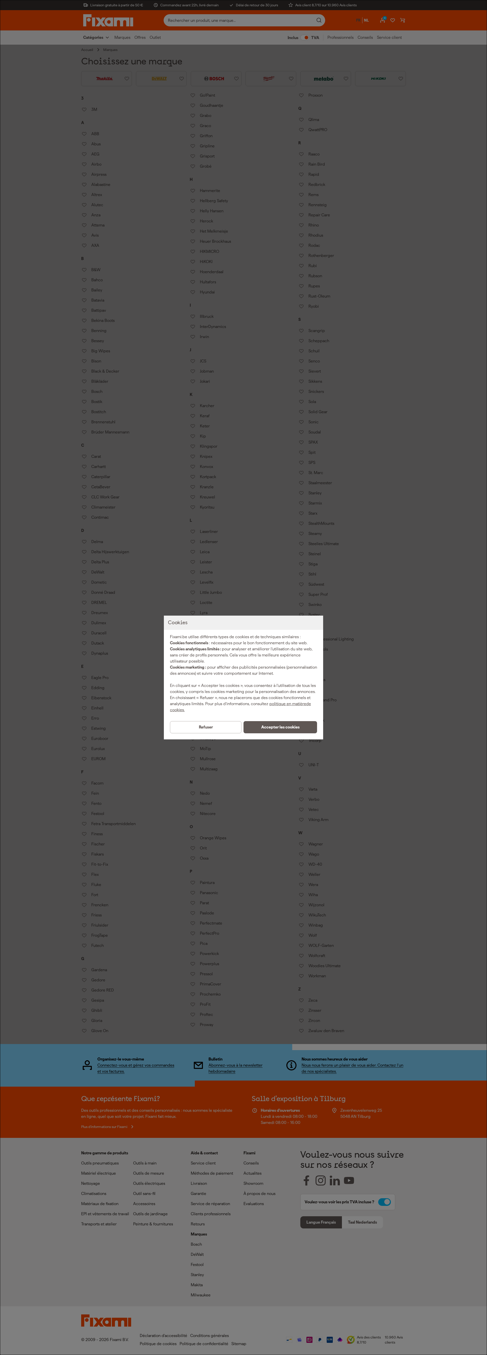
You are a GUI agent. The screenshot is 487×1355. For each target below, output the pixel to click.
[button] (280, 727)
